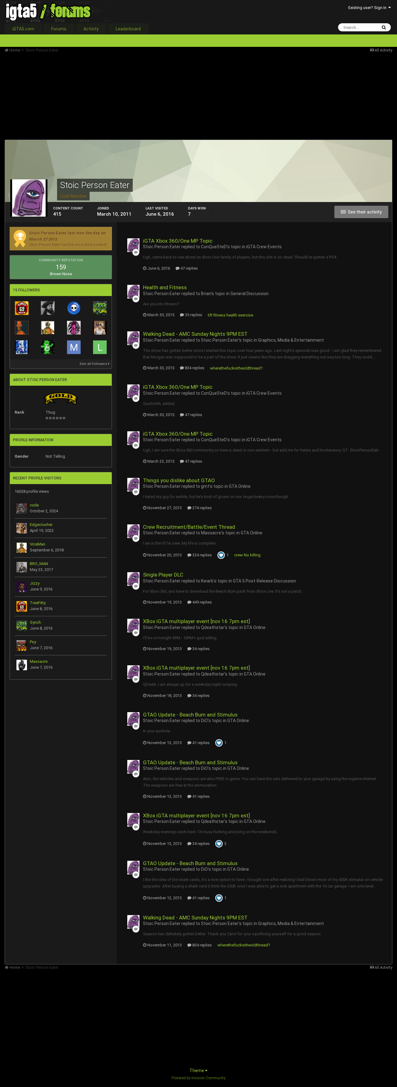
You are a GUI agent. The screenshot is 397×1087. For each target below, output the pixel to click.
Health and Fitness (165, 287)
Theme (197, 1070)
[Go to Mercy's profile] (74, 347)
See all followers (93, 364)
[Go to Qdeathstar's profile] (74, 328)
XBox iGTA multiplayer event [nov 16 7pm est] (196, 621)
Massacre (38, 661)
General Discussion (249, 293)
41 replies (200, 742)
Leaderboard (128, 28)
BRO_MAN (39, 563)
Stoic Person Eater (162, 246)
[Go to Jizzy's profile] (21, 587)
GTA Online (240, 486)
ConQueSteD (214, 246)
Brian (206, 293)
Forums (58, 28)
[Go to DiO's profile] (22, 328)
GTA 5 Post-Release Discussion (264, 580)
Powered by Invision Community (198, 1078)
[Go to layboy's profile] (100, 347)
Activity (91, 28)
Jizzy (34, 583)
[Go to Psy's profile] (21, 645)
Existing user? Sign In (368, 7)
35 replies (193, 314)
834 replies (194, 368)
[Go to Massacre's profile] (21, 665)
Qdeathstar (212, 627)
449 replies (201, 602)
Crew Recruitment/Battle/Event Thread (189, 527)
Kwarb (207, 580)
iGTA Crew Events (264, 246)
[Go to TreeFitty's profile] (22, 308)
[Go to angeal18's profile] (100, 328)
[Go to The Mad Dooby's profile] (48, 347)
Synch (35, 622)
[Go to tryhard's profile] (22, 347)
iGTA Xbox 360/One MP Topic (177, 241)
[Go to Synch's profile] (100, 308)
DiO (204, 720)
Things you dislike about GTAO (179, 480)
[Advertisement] (117, 96)
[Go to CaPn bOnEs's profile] (48, 308)
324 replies (201, 555)
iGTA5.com (23, 28)
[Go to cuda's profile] (21, 508)
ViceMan (37, 544)
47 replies (189, 268)
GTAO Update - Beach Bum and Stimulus (190, 715)
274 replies (201, 507)
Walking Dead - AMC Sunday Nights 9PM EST (195, 334)
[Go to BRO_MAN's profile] (21, 567)
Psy (33, 642)
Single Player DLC (163, 575)
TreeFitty (38, 602)
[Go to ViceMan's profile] (48, 328)
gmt (205, 486)
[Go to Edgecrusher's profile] (21, 528)
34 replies (200, 648)
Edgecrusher (41, 524)
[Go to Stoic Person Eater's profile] (133, 245)
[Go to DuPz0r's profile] (74, 308)
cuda (34, 505)
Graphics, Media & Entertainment (291, 340)
